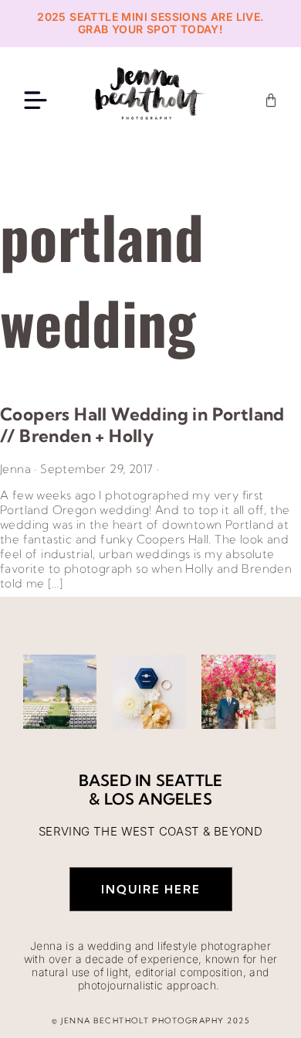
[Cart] (270, 100)
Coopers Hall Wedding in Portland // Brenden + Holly (142, 425)
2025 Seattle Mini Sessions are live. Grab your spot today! (150, 23)
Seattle (189, 780)
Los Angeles (158, 798)
